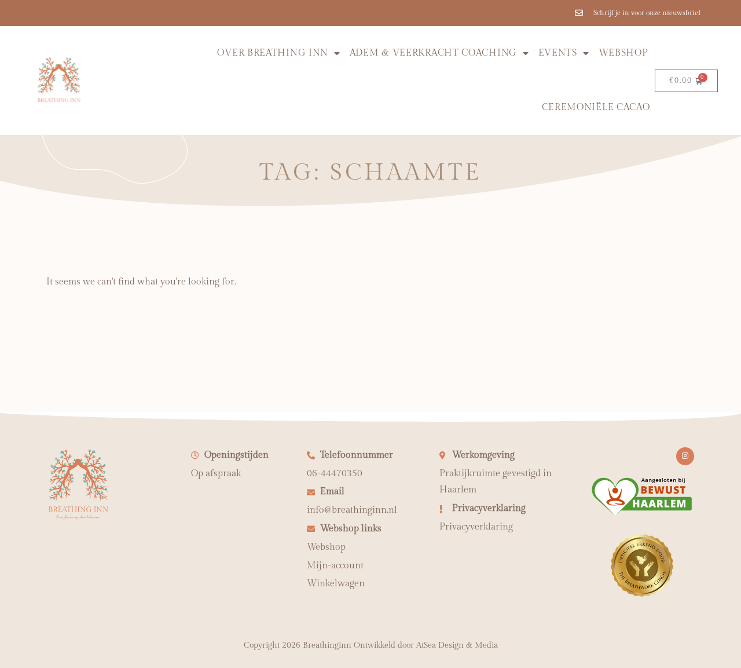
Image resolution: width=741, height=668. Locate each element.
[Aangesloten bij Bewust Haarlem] (642, 513)
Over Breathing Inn (272, 53)
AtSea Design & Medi (455, 645)
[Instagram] (685, 456)
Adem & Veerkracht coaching (433, 53)
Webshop (623, 53)
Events (557, 53)
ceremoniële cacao (596, 107)
